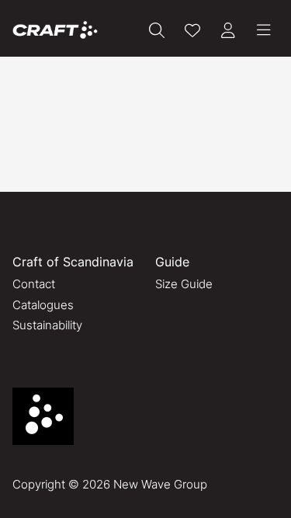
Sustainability (47, 325)
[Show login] (228, 30)
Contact (33, 283)
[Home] (55, 29)
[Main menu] (264, 30)
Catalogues (43, 304)
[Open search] (156, 30)
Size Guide (184, 283)
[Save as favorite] (192, 30)
